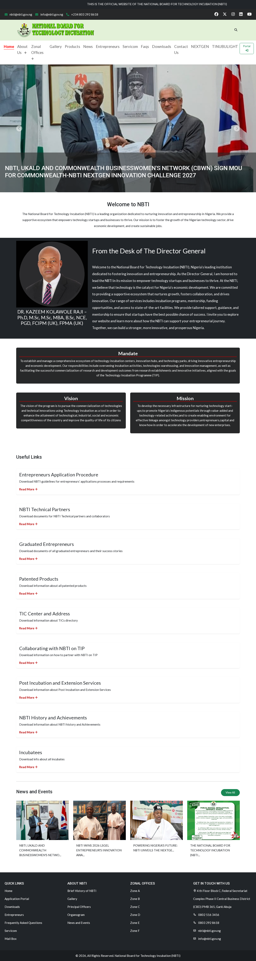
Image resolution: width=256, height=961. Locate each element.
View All (230, 792)
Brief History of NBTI (81, 891)
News (88, 46)
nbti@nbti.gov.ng (20, 14)
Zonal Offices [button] (38, 49)
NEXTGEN (200, 46)
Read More (27, 489)
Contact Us (181, 49)
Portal (246, 46)
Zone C (135, 906)
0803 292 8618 (208, 922)
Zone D (135, 914)
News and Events (78, 922)
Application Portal (17, 899)
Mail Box (11, 938)
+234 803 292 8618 (84, 14)
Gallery (56, 46)
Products (72, 46)
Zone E (135, 922)
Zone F (135, 930)
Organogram (76, 914)
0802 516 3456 (208, 914)
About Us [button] (22, 49)
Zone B (135, 899)
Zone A (135, 891)
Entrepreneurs (108, 46)
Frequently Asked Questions (23, 922)
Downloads (161, 46)
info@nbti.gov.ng (51, 14)
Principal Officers (79, 906)
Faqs (145, 46)
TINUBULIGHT (225, 46)
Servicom (130, 46)
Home (9, 46)
